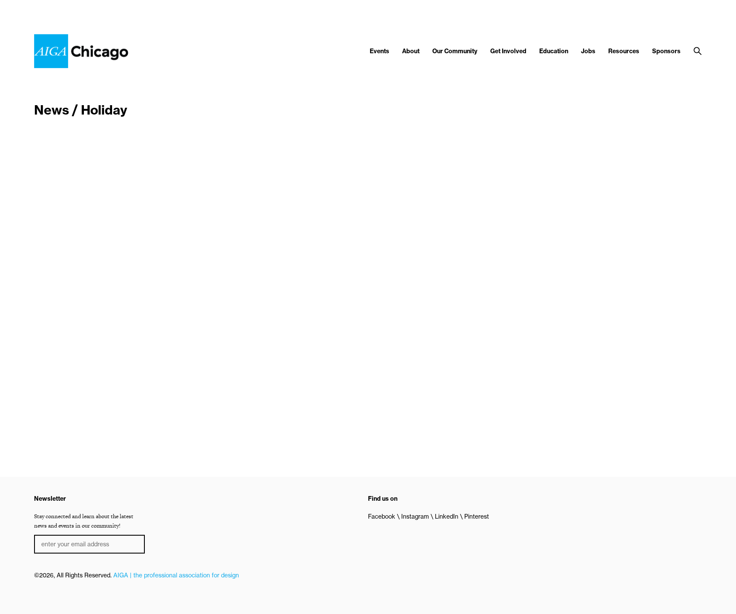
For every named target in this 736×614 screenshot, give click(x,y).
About (411, 51)
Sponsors (666, 51)
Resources (623, 51)
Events (379, 51)
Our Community (454, 51)
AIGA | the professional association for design (176, 575)
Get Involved (508, 51)
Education (553, 51)
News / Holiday (80, 110)
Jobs (588, 51)
